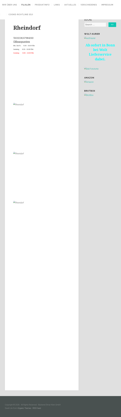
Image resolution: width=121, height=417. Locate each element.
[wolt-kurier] (89, 38)
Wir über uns (9, 5)
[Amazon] (89, 82)
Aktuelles (70, 5)
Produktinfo (42, 5)
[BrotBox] (88, 95)
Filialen (25, 5)
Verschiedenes (89, 5)
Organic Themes (24, 408)
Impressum (107, 5)
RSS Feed (37, 408)
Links (57, 5)
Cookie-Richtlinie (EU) (21, 14)
